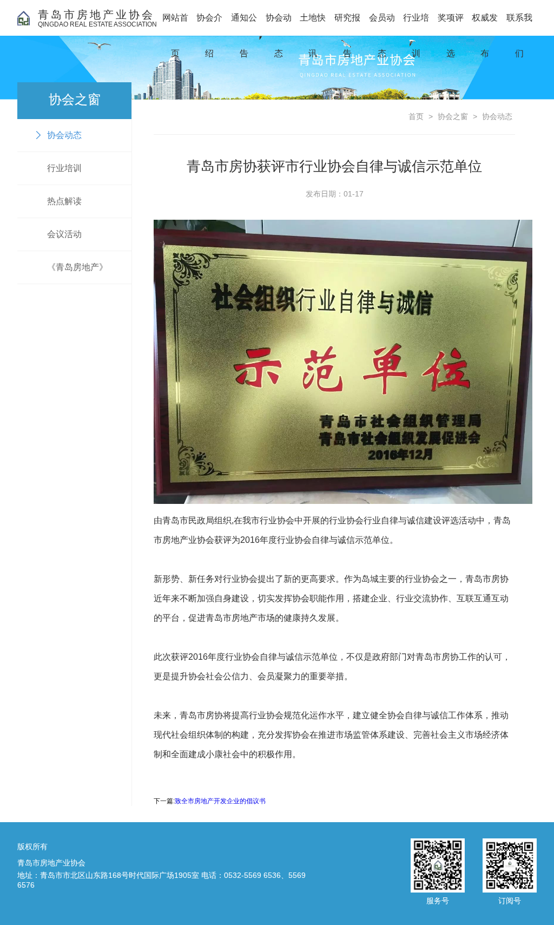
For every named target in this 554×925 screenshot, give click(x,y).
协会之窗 (453, 116)
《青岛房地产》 (77, 267)
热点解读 (64, 201)
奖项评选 (451, 24)
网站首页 (175, 24)
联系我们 (519, 24)
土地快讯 (313, 24)
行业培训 (416, 24)
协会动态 (279, 24)
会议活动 (64, 234)
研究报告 (347, 24)
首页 (416, 116)
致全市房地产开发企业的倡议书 (220, 801)
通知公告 (244, 24)
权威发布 (485, 24)
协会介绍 (209, 24)
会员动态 (382, 24)
